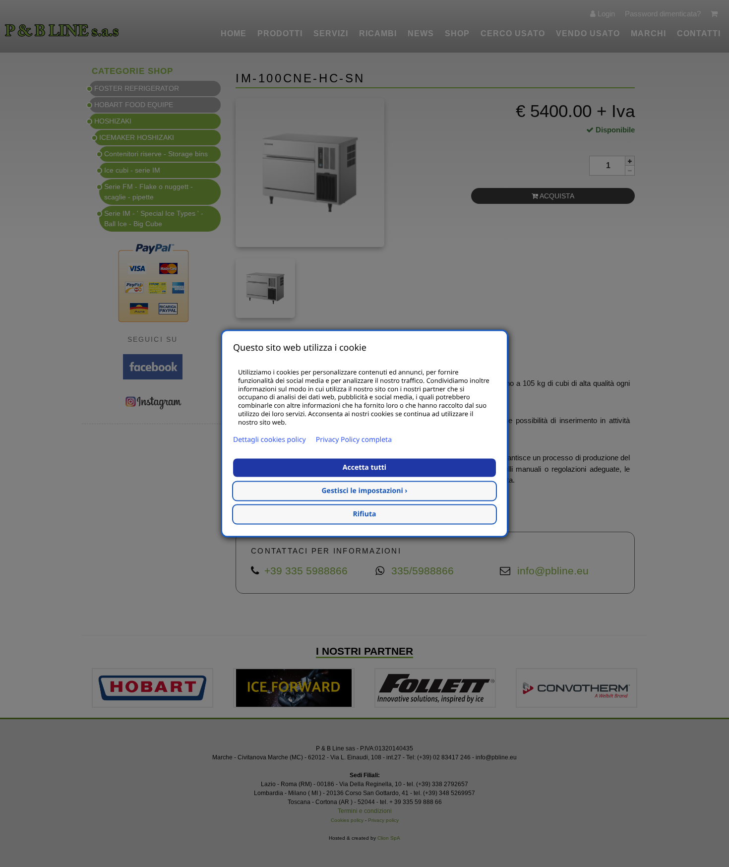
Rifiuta (364, 514)
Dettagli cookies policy (269, 440)
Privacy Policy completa (354, 440)
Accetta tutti (364, 468)
